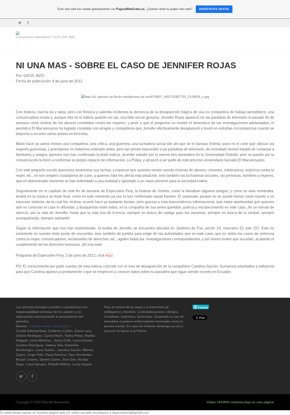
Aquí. (109, 255)
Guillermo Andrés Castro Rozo (49, 326)
